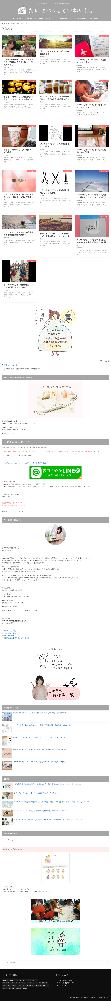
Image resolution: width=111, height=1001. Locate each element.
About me (29, 18)
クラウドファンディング (10, 983)
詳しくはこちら (9, 433)
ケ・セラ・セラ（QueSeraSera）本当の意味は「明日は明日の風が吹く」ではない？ (41, 725)
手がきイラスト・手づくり (25, 985)
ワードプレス (43, 983)
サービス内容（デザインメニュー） (46, 18)
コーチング (22, 983)
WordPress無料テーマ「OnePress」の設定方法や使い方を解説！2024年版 (38, 762)
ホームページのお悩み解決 (78, 18)
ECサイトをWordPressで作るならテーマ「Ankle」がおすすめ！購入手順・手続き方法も (48, 820)
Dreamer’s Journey (8, 980)
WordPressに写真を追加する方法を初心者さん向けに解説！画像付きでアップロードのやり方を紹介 (51, 802)
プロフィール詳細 (10, 631)
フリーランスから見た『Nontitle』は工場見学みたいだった (37, 793)
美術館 (25, 988)
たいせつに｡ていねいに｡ (88, 997)
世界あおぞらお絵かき (9, 985)
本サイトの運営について (65, 983)
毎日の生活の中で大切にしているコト (16, 638)
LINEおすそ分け (20, 980)
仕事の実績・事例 (10, 633)
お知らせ (20, 18)
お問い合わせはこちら (11, 365)
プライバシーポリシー (64, 980)
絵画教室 (18, 988)
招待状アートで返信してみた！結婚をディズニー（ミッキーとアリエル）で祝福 (39, 737)
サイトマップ (61, 985)
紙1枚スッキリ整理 (8, 988)
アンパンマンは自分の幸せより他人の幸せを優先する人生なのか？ (40, 811)
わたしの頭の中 (9, 636)
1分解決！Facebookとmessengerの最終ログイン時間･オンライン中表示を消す (39, 749)
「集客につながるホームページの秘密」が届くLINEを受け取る (25, 463)
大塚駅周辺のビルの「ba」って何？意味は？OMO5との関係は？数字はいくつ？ (39, 713)
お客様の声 (63, 18)
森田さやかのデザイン (41, 985)
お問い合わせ (94, 18)
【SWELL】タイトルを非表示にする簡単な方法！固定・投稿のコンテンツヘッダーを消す (48, 784)
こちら (4, 623)
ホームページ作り (32, 983)
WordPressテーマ (32, 980)
